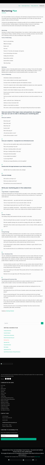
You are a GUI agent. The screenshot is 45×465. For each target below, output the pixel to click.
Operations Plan (6, 342)
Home (19, 5)
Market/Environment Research (9, 337)
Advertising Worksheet (10, 311)
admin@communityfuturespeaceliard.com (9, 422)
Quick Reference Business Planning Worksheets (12, 351)
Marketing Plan (6, 340)
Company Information (7, 330)
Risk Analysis (6, 347)
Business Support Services (26, 5)
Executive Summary (7, 333)
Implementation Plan (7, 349)
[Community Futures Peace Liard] (5, 1)
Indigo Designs (37, 456)
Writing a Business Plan (34, 5)
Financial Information (7, 344)
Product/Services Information (9, 335)
